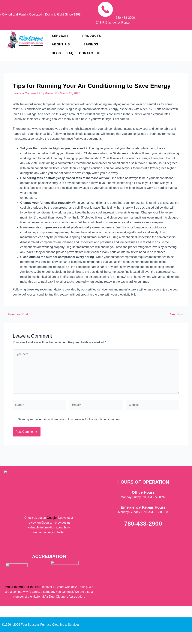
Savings (90, 44)
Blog (56, 53)
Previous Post (16, 314)
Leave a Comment (25, 93)
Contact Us (90, 53)
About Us (61, 44)
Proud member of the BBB (23, 587)
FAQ (70, 53)
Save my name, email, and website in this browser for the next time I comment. (69, 419)
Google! (52, 517)
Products (91, 35)
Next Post (179, 314)
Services (60, 35)
